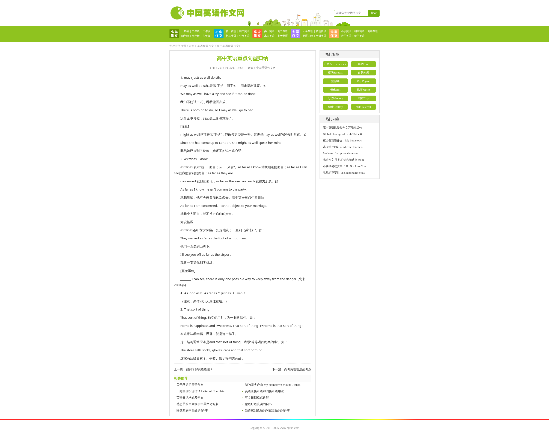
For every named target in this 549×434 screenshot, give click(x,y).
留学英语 (359, 35)
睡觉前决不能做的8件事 (192, 410)
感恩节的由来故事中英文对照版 (197, 404)
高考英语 (283, 35)
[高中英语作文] (257, 33)
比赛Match (363, 89)
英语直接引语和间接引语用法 (264, 391)
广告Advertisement (335, 64)
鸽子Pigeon (363, 81)
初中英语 (359, 31)
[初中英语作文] (219, 33)
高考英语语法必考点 (297, 369)
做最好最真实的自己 (258, 404)
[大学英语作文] (295, 33)
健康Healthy (335, 106)
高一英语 (269, 31)
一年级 (185, 31)
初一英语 (231, 31)
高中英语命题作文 (228, 46)
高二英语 (283, 31)
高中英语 (373, 31)
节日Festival (363, 106)
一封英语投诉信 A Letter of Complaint (200, 391)
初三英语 (231, 35)
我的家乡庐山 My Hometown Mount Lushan (272, 384)
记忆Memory (335, 98)
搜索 (374, 13)
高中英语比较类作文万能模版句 (342, 127)
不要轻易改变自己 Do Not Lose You (344, 166)
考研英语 (321, 35)
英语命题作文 (205, 46)
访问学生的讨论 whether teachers (342, 147)
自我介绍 (363, 72)
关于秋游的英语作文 (190, 384)
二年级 (196, 31)
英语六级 (308, 35)
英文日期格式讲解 (257, 397)
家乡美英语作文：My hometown (342, 140)
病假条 (335, 81)
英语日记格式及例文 (190, 397)
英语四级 (321, 31)
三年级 (206, 31)
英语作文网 (206, 13)
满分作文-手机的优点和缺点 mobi (343, 159)
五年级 (196, 35)
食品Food (363, 64)
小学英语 (346, 31)
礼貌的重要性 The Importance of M (344, 172)
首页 (192, 46)
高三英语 (269, 35)
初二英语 (244, 31)
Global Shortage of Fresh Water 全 (342, 134)
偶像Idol (335, 89)
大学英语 (308, 31)
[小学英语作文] (174, 33)
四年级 (185, 35)
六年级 (206, 35)
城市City (363, 98)
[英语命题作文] (334, 33)
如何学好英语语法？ (199, 369)
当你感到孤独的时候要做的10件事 (267, 410)
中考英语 (244, 35)
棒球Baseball (335, 72)
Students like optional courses (342, 153)
